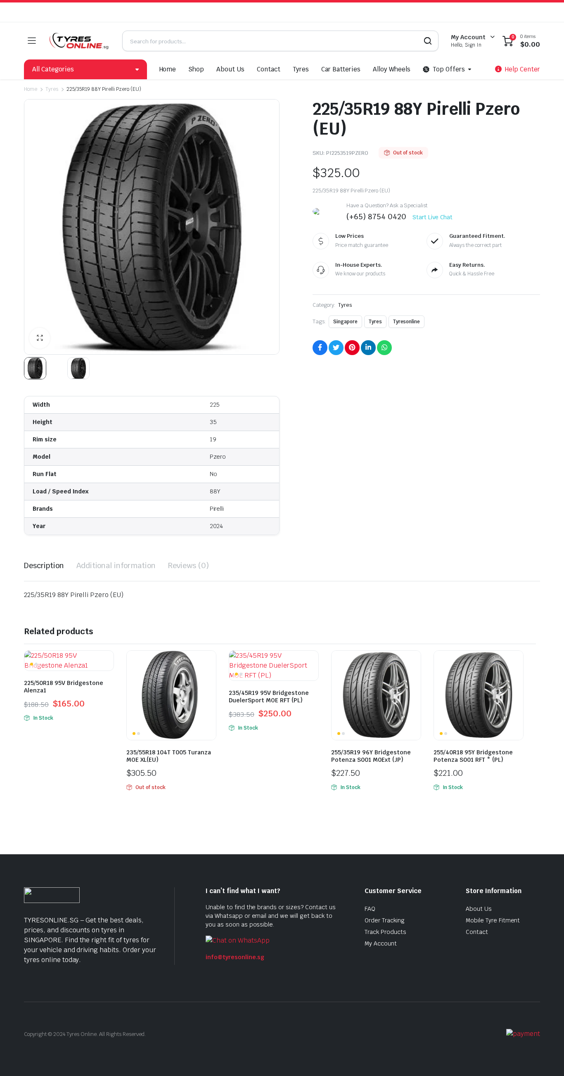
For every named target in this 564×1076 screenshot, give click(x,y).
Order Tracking (385, 920)
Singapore (345, 321)
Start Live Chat (432, 217)
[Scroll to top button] (545, 1057)
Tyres (301, 69)
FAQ (370, 908)
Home (167, 69)
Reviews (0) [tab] (188, 565)
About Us (230, 69)
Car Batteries (341, 69)
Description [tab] (44, 565)
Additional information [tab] (116, 565)
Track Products (385, 932)
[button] (39, 338)
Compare (106, 661)
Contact (268, 69)
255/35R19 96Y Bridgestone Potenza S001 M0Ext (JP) (371, 756)
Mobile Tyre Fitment (493, 920)
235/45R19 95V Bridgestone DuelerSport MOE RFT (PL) (269, 696)
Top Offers (449, 69)
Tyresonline (406, 321)
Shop (196, 69)
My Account (381, 943)
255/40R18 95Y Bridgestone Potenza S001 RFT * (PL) (473, 756)
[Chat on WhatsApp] (238, 940)
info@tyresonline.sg (235, 957)
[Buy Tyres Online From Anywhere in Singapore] (79, 41)
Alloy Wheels (391, 69)
